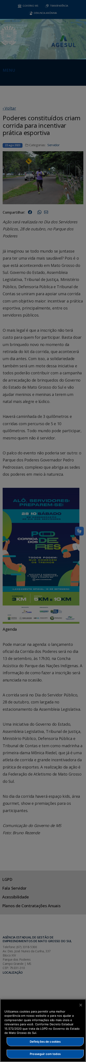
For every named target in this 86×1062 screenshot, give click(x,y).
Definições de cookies (45, 1041)
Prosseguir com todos (45, 1054)
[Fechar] (81, 1005)
